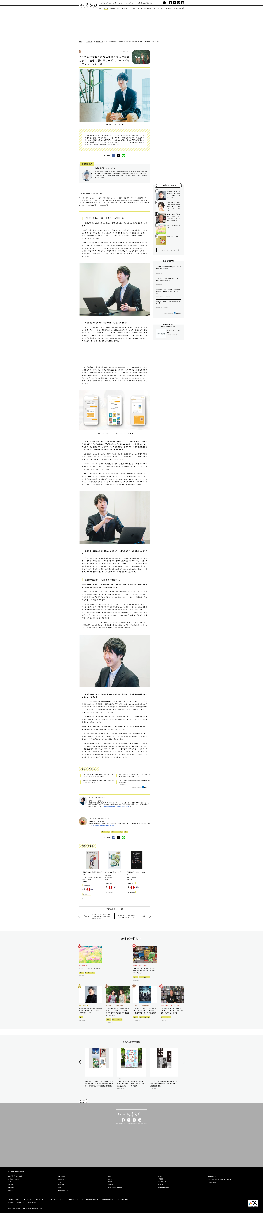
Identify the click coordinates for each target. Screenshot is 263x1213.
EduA (9, 1182)
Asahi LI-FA (161, 1185)
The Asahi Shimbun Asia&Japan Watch (219, 1179)
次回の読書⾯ (141, 3)
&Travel (17, 1179)
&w (12, 1179)
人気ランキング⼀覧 (168, 250)
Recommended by (137, 787)
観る (100, 8)
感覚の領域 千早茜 (172, 236)
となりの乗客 (83, 965)
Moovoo (10, 1185)
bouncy (60, 1187)
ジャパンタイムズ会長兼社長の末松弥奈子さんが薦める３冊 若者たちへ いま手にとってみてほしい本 (174, 206)
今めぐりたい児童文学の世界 (114, 1005)
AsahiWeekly (212, 1182)
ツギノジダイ (162, 1182)
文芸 (93, 972)
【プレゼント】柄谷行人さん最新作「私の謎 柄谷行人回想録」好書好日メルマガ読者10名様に (163, 1083)
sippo (109, 1176)
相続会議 (160, 1179)
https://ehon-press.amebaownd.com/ (116, 806)
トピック (133, 3)
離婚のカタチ (12, 1190)
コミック (133, 8)
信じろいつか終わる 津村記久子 (173, 226)
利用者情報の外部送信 (91, 1200)
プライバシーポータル (56, 1200)
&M (9, 1179)
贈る (81, 1017)
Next (183, 1062)
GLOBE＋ (111, 1179)
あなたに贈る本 (83, 1005)
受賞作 (112, 8)
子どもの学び (105, 832)
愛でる (81, 972)
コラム (109, 3)
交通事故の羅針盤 (163, 1187)
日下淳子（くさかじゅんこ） (98, 798)
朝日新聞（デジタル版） (15, 1176)
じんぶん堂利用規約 (123, 1200)
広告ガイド (20, 1203)
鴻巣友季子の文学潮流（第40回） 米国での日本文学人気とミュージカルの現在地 (145, 970)
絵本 (118, 8)
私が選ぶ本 (148, 8)
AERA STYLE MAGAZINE (115, 1187)
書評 (114, 3)
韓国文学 (169, 8)
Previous (80, 1062)
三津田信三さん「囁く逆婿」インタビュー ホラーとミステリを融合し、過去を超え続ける (173, 217)
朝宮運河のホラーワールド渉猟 (170, 1005)
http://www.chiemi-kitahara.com (103, 825)
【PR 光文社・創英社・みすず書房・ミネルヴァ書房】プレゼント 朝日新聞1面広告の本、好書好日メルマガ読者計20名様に (99, 1083)
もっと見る (177, 8)
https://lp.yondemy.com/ (99, 205)
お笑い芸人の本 (159, 8)
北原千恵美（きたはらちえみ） (99, 818)
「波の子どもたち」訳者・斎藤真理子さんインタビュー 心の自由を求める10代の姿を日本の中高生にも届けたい (117, 1011)
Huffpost (60, 1182)
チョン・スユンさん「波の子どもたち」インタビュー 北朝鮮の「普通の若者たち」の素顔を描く (144, 1010)
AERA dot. (61, 1185)
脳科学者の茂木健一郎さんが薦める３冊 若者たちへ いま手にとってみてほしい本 (173, 194)
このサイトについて (14, 1200)
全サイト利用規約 (107, 1200)
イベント (126, 3)
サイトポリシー (41, 1200)
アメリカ (146, 977)
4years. (160, 1176)
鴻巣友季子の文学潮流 (140, 965)
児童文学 (119, 1019)
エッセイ (125, 8)
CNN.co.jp (61, 1179)
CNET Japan (61, 1176)
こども (120, 832)
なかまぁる (111, 1185)
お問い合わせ (32, 1203)
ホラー (140, 8)
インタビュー (102, 3)
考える (106, 8)
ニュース (120, 3)
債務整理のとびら (63, 1190)
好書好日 (89, 6)
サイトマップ (28, 1200)
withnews (11, 1187)
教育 (126, 832)
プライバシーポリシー (73, 1200)
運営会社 (10, 1203)
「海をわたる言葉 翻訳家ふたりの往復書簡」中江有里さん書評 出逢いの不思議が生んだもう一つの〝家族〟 (131, 1083)
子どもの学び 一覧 (114, 909)
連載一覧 (149, 3)
